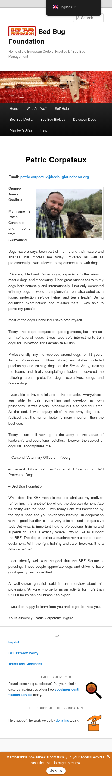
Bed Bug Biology (53, 119)
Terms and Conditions (25, 663)
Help (43, 130)
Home (14, 108)
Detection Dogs (84, 119)
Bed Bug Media (21, 119)
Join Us (56, 770)
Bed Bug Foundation (36, 36)
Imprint (13, 642)
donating (62, 720)
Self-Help (62, 108)
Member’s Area (21, 130)
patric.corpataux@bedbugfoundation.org (54, 176)
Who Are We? (37, 108)
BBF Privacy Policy (23, 652)
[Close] (108, 756)
